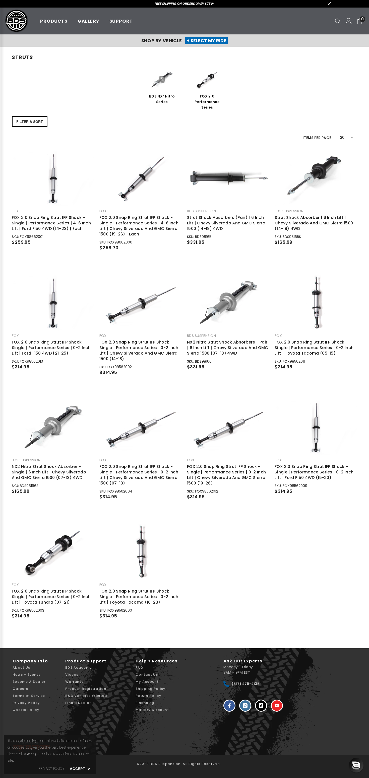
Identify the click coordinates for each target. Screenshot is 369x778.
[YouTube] (277, 706)
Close (329, 4)
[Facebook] (229, 706)
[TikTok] (261, 706)
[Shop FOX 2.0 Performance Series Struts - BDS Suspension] (207, 79)
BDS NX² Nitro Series (162, 99)
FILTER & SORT (29, 122)
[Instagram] (245, 706)
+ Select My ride (206, 40)
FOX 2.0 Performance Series (207, 102)
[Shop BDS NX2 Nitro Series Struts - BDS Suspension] (162, 79)
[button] (346, 137)
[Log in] (349, 21)
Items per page (317, 137)
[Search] (338, 21)
